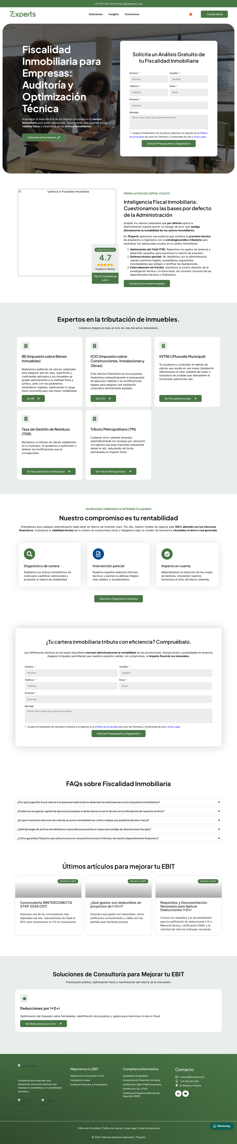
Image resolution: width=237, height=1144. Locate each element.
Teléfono (134, 86)
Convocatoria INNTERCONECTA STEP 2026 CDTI (46, 904)
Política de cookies (112, 1128)
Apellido (174, 73)
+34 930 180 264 (103, 3)
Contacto (184, 1069)
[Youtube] (185, 1093)
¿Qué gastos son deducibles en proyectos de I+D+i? (115, 904)
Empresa (134, 99)
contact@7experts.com (129, 3)
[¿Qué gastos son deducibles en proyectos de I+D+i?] (118, 887)
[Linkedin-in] (178, 1093)
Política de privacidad (106, 726)
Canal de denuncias (149, 1128)
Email (173, 86)
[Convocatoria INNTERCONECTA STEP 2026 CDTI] (48, 887)
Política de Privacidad (89, 1128)
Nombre (134, 73)
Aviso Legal (200, 136)
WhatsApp (224, 1126)
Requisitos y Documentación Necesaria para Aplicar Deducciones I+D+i (183, 906)
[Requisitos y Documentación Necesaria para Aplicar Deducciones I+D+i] (189, 887)
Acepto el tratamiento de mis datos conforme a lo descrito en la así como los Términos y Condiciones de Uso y (104, 726)
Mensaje (133, 112)
